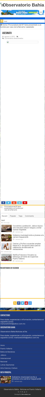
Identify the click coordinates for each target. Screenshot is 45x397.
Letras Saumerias (7, 365)
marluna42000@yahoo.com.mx (12, 324)
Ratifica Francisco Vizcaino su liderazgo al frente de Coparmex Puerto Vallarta (25, 257)
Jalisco (3, 355)
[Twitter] (22, 303)
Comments (29, 216)
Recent (4, 216)
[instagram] (30, 303)
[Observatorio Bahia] (22, 5)
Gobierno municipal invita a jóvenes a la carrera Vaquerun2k (28, 236)
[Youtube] (26, 303)
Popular (13, 216)
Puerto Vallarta (6, 349)
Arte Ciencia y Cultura (8, 368)
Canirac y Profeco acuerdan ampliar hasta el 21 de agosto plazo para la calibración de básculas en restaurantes (27, 246)
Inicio (2, 345)
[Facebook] (18, 303)
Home (4, 25)
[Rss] (15, 303)
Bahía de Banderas (7, 352)
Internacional (5, 358)
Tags (20, 216)
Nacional (3, 362)
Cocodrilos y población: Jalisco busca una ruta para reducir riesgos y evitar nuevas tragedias (27, 228)
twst (5, 21)
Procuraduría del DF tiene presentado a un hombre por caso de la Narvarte (20, 26)
